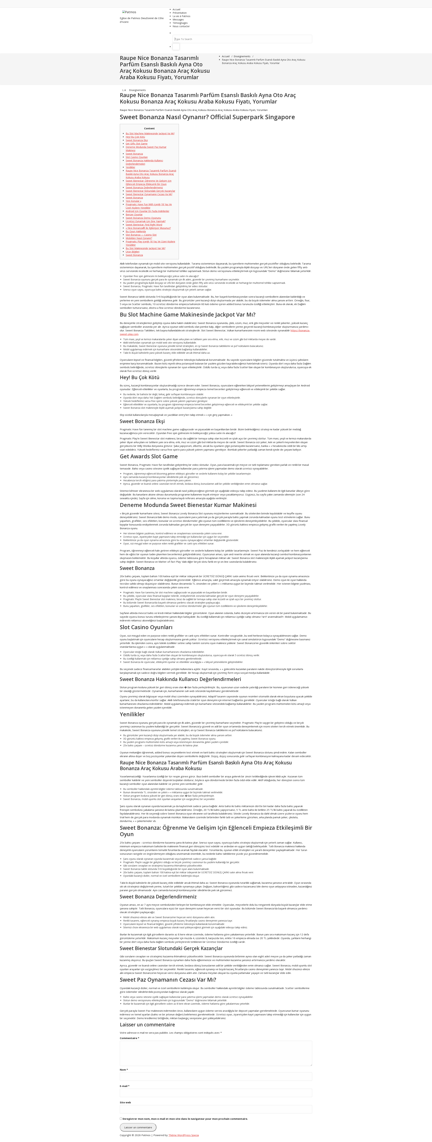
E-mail (124, 1086)
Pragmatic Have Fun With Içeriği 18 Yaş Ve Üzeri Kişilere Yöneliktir (149, 206)
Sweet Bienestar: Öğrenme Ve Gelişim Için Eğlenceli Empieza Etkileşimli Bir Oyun (148, 182)
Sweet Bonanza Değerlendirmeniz (144, 187)
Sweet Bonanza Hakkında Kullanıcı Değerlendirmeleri (144, 162)
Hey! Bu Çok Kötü (135, 136)
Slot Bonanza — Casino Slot (141, 234)
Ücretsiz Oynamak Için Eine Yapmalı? (146, 221)
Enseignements (242, 56)
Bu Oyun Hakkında (136, 231)
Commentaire (129, 1038)
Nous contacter (181, 26)
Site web (125, 1102)
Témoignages (180, 22)
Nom (124, 1069)
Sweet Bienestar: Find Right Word (144, 224)
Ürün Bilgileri (132, 251)
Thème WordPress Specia (183, 1135)
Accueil (176, 9)
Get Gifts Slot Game (136, 143)
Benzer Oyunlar (134, 214)
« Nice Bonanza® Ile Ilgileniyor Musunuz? (148, 228)
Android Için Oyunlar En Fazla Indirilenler (147, 211)
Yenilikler (130, 167)
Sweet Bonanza (134, 153)
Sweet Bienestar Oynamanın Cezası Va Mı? (149, 194)
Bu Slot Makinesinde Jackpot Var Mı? (145, 248)
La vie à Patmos (181, 16)
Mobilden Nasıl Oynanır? (139, 238)
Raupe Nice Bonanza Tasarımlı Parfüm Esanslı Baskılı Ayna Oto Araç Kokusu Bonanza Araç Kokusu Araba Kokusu (151, 174)
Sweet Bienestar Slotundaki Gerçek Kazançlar (150, 190)
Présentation (180, 12)
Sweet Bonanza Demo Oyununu (143, 217)
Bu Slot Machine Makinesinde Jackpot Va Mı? (150, 133)
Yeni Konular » (133, 201)
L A (124, 90)
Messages (178, 19)
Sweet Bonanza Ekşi (137, 140)
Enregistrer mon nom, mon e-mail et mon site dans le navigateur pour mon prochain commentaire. (185, 1118)
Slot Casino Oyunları (137, 157)
